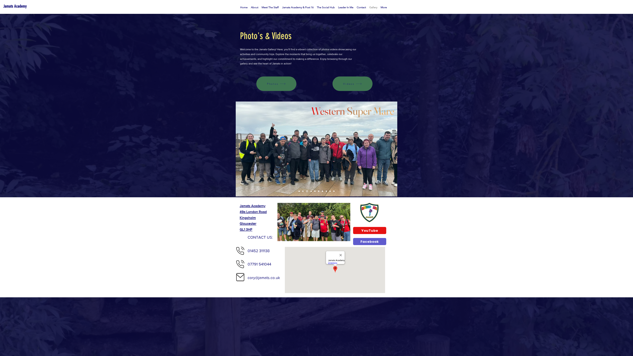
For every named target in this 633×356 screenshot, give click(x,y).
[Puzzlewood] (315, 191)
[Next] (392, 149)
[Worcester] (311, 191)
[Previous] (240, 149)
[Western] (306, 191)
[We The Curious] (326, 191)
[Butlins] (322, 191)
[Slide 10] (333, 191)
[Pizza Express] (318, 191)
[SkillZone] (330, 191)
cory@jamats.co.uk (264, 277)
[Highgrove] (299, 191)
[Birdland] (302, 191)
